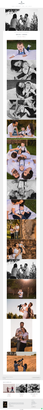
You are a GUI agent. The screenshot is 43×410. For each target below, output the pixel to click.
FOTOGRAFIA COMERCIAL (18, 6)
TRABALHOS (13, 6)
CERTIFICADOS (30, 6)
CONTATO (26, 6)
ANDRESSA (23, 6)
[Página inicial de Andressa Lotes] (21, 3)
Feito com (21, 409)
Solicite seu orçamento (36, 377)
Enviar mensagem (33, 402)
